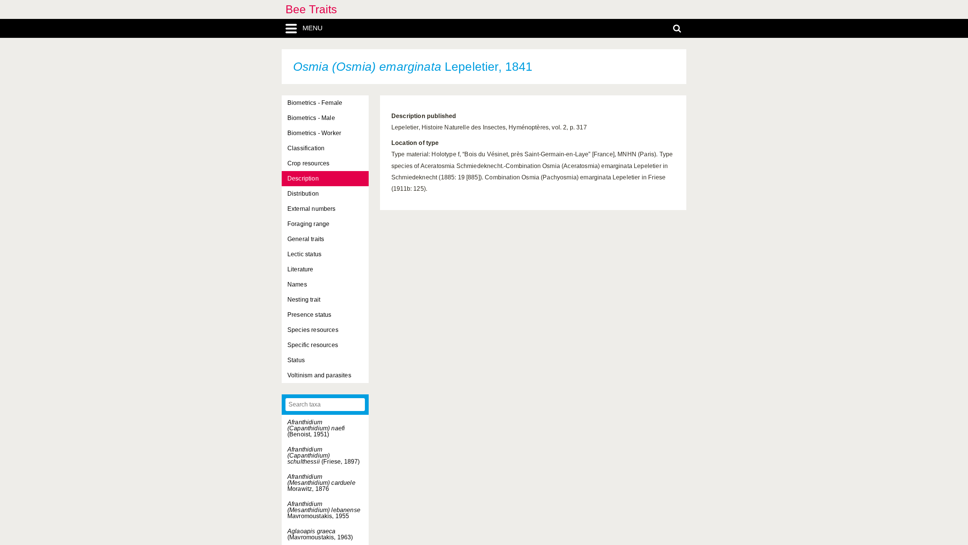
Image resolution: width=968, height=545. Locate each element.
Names (297, 284)
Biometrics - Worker (314, 133)
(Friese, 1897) (323, 455)
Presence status (309, 314)
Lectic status (304, 254)
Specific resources (312, 345)
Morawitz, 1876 (321, 482)
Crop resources (308, 163)
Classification (305, 148)
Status (296, 360)
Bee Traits (311, 9)
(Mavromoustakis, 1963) (320, 534)
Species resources (312, 330)
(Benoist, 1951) (316, 428)
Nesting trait (303, 299)
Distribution (303, 193)
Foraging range (308, 224)
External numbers (311, 209)
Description (303, 178)
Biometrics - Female (314, 103)
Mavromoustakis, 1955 (323, 510)
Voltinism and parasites (319, 375)
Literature (300, 269)
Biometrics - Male (311, 118)
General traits (305, 239)
